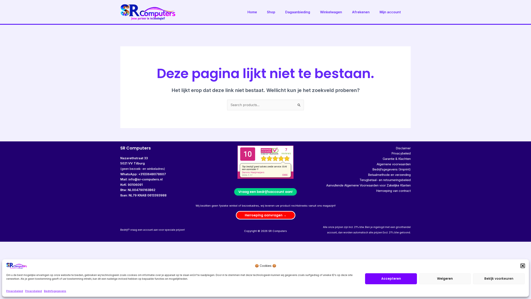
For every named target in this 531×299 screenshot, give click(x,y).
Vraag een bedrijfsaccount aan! (265, 191)
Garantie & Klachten (397, 159)
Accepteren (391, 278)
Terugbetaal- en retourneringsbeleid (385, 180)
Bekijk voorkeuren (498, 278)
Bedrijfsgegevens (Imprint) (391, 169)
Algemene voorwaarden (394, 164)
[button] (523, 266)
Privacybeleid (14, 291)
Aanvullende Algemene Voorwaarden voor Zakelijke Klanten (368, 185)
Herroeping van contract (393, 191)
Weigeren (445, 278)
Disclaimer (403, 148)
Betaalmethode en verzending (389, 175)
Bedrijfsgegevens (55, 291)
